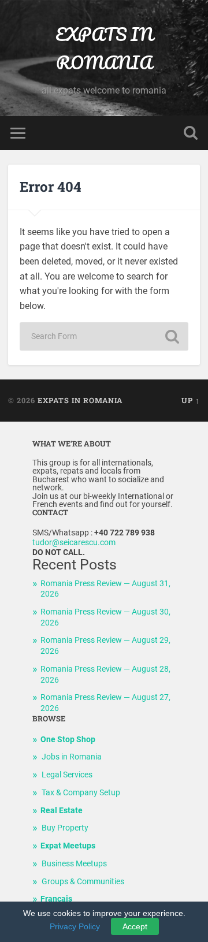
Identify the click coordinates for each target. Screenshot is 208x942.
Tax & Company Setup (81, 793)
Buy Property (65, 828)
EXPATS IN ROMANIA (104, 48)
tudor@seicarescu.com (74, 543)
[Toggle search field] (191, 133)
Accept (134, 926)
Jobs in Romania (72, 757)
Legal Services (67, 775)
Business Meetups (74, 864)
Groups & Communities (83, 882)
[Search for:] (104, 336)
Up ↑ (190, 400)
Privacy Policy (75, 926)
